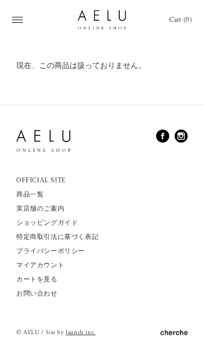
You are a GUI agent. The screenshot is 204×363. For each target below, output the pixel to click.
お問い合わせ (37, 293)
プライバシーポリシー (50, 251)
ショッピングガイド (47, 222)
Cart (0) (180, 19)
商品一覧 (30, 194)
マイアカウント (40, 265)
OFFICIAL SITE (41, 180)
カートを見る (37, 279)
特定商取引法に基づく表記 (57, 237)
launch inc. (81, 332)
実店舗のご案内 (40, 208)
